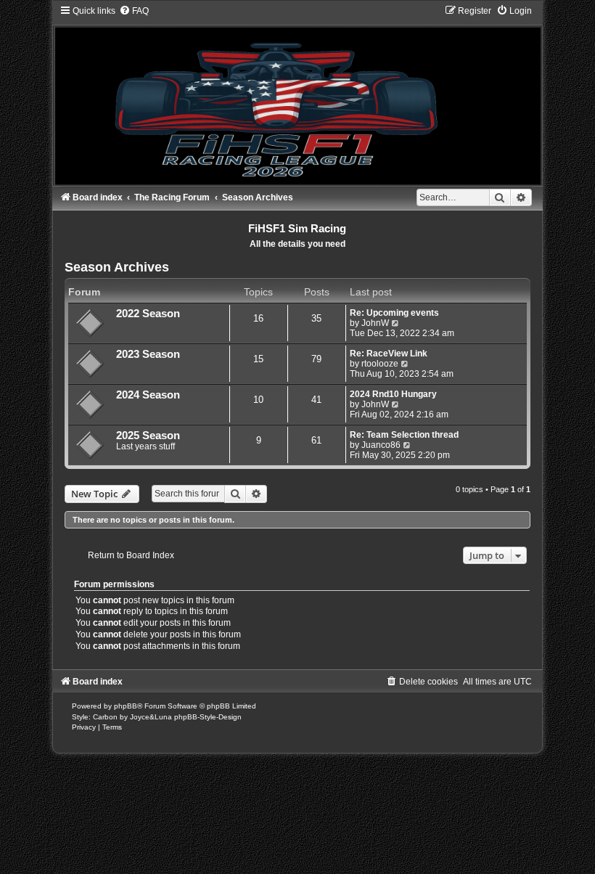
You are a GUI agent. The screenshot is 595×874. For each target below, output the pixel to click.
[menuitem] (134, 11)
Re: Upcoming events (394, 313)
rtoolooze (379, 364)
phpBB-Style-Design (208, 717)
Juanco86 (381, 445)
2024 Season (148, 395)
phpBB (125, 706)
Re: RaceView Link (388, 353)
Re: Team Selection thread (404, 435)
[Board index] (297, 94)
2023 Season (148, 354)
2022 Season (148, 313)
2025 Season (148, 435)
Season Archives (117, 267)
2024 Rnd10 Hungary (393, 394)
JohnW (375, 323)
